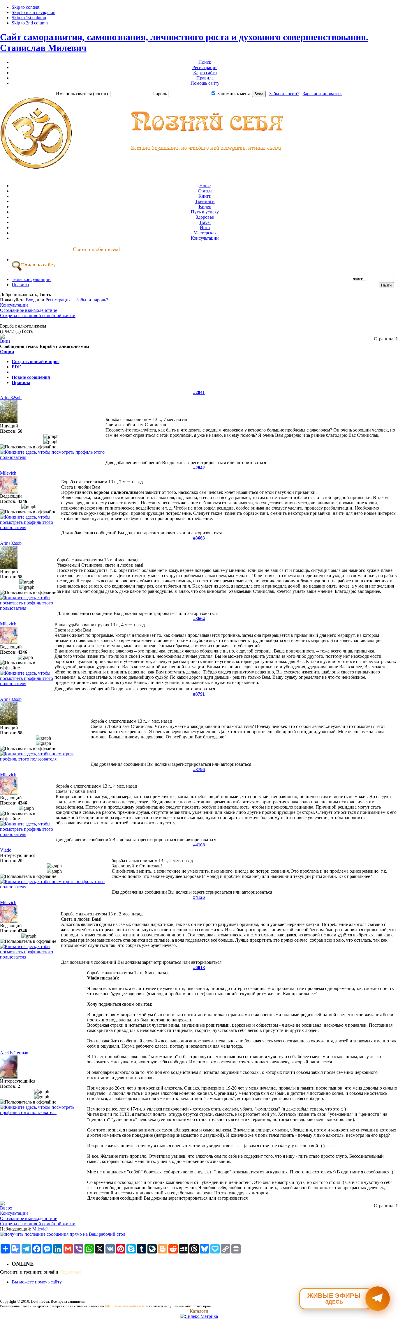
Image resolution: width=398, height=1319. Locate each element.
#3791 (199, 694)
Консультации (14, 305)
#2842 (199, 467)
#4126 (199, 897)
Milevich (8, 473)
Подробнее (70, 1272)
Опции (7, 351)
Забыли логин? (284, 93)
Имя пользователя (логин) (82, 93)
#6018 (199, 967)
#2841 (199, 392)
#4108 (199, 844)
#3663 (199, 537)
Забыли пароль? (92, 299)
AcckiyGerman (14, 1052)
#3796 (199, 769)
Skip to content (25, 7)
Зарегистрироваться (322, 93)
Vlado (5, 850)
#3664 (199, 618)
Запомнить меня (233, 93)
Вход (31, 299)
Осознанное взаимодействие (28, 310)
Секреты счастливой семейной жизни (37, 315)
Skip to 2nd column (30, 22)
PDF (16, 366)
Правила (21, 382)
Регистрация (58, 299)
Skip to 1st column (29, 17)
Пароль (159, 93)
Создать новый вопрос (35, 361)
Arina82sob (11, 397)
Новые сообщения (31, 377)
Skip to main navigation (33, 12)
